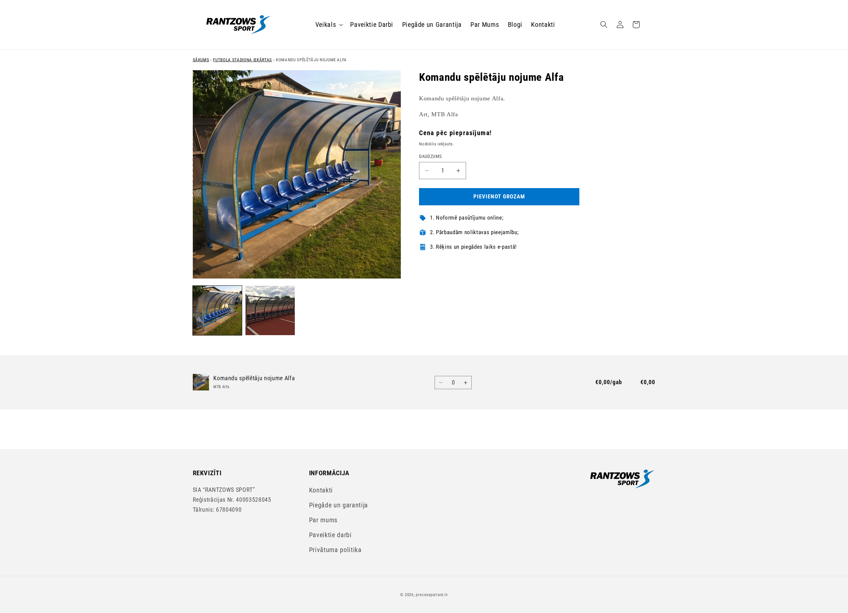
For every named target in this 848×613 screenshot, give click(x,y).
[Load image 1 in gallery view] (217, 310)
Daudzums (430, 156)
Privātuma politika (335, 550)
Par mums (323, 520)
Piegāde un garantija (338, 505)
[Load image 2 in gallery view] (270, 310)
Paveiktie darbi (330, 535)
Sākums (201, 59)
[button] (328, 24)
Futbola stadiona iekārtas (242, 59)
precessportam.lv (432, 594)
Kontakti (321, 490)
